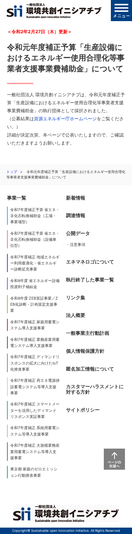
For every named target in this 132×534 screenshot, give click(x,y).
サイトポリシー (83, 409)
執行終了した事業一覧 (90, 279)
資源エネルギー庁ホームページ (65, 118)
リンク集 (75, 297)
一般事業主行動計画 (87, 333)
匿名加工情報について (90, 369)
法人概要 (75, 315)
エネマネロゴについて (90, 261)
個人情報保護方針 (85, 351)
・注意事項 (75, 244)
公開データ (78, 233)
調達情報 (75, 215)
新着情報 (75, 197)
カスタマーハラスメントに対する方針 (95, 389)
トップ (11, 171)
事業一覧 (16, 198)
